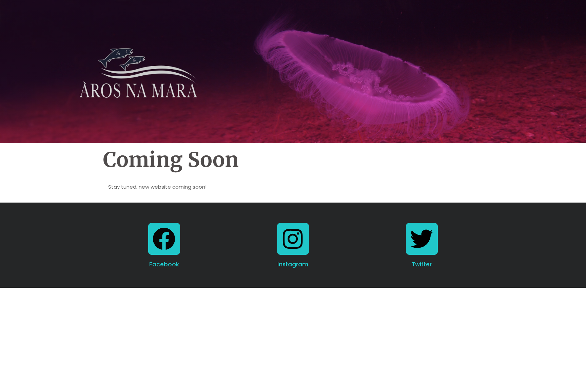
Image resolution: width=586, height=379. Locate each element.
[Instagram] (293, 239)
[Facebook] (164, 239)
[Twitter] (422, 239)
